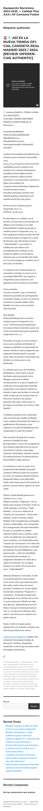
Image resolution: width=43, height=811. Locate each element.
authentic (23, 664)
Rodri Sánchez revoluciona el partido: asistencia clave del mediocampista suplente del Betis (23, 767)
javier (8, 672)
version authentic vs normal (13, 689)
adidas (10, 664)
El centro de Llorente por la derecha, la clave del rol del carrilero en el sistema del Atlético (22, 748)
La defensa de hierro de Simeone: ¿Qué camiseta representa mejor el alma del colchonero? (21, 758)
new (32, 672)
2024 (5, 664)
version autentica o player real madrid (24, 686)
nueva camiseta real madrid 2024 (24, 676)
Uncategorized (26, 662)
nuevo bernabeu (9, 679)
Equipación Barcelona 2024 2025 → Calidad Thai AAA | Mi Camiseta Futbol (21, 11)
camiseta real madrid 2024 (15, 637)
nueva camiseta (9, 674)
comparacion (8, 669)
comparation (19, 669)
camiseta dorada (9, 667)
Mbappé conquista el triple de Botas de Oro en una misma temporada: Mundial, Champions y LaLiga (22, 729)
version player (30, 689)
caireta (30, 664)
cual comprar (29, 669)
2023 (35, 662)
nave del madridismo (22, 672)
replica (8, 681)
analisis (16, 664)
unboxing (15, 684)
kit (12, 672)
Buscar (6, 701)
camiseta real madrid (25, 667)
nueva (36, 672)
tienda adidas (22, 681)
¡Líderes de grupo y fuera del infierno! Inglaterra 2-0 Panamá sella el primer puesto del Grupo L (23, 738)
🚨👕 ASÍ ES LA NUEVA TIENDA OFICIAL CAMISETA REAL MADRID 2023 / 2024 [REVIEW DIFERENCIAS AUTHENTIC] (21, 48)
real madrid (21, 679)
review (14, 681)
